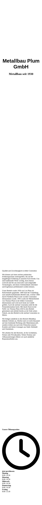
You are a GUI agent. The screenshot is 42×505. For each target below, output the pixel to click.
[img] (21, 126)
